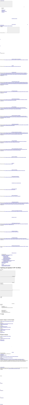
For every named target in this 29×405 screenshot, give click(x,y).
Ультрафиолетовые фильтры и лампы (19, 133)
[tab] (14, 304)
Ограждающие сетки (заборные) (22, 141)
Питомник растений (14, 18)
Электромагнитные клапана (4, 73)
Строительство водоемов (6, 257)
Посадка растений (5, 256)
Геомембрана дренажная (24, 99)
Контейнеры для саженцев (18, 238)
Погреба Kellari (16, 231)
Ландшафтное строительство (5, 255)
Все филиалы (2, 354)
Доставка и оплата (2, 356)
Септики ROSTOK (2, 125)
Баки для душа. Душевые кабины (15, 82)
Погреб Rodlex (12, 231)
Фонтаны (21, 132)
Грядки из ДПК (13, 149)
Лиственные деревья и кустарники (15, 59)
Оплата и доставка (4, 11)
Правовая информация (15, 356)
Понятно (1, 369)
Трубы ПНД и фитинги (12, 108)
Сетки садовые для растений (14, 141)
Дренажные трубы (6, 108)
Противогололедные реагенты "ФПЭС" (20, 246)
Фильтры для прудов (3, 133)
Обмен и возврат (10, 356)
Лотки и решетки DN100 (14, 91)
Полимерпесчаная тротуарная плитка (20, 170)
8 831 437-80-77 (14, 24)
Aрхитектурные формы (5, 261)
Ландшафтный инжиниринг (5, 259)
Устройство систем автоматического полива (9, 260)
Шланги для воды (17, 74)
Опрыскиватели (24, 238)
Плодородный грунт (16, 157)
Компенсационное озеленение (7, 258)
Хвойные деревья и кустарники (24, 59)
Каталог (1, 26)
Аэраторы (7, 133)
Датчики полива (16, 73)
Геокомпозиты (19, 99)
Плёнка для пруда (13, 132)
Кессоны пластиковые (8, 83)
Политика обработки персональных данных (6, 359)
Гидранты (8, 74)
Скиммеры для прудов (11, 133)
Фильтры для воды (12, 74)
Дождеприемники (4, 92)
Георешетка (15, 99)
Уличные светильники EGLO (24, 211)
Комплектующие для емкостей (4, 84)
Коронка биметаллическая (3, 326)
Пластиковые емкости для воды (23, 82)
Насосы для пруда (17, 132)
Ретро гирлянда (18, 202)
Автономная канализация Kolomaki (9, 125)
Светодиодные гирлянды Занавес (12, 203)
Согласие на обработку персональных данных (18, 359)
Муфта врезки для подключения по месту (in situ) (6, 323)
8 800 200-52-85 (2, 340)
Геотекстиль (12, 99)
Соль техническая (13, 246)
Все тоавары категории (7, 59)
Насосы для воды (21, 73)
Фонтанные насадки (25, 132)
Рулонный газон (13, 66)
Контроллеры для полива (11, 73)
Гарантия (6, 356)
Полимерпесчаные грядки (18, 149)
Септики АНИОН (26, 124)
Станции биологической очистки (15, 124)
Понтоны (26, 83)
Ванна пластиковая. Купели (14, 83)
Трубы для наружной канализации (15, 107)
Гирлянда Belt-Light (13, 202)
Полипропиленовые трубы (18, 108)
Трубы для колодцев (24, 108)
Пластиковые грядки (24, 149)
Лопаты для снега (13, 238)
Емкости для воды (4, 74)
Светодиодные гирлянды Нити (4, 203)
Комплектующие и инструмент (6, 117)
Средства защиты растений (22, 157)
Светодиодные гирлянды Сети (21, 203)
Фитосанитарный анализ (5, 262)
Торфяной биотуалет (11, 224)
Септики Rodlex (21, 124)
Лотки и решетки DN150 (20, 91)
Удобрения (12, 157)
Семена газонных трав (18, 66)
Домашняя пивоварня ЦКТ (21, 83)
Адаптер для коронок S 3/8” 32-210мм (5, 329)
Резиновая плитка (13, 170)
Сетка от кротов (14, 100)
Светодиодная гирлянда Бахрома (24, 202)
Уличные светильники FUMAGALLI (15, 211)
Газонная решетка (9, 100)
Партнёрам (3, 10)
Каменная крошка (13, 189)
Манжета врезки (2, 332)
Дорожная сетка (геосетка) (3, 100)
